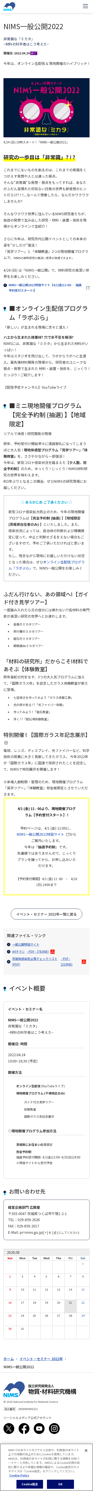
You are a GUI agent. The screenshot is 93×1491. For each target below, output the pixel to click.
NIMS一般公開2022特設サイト (40, 834)
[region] (46, 1467)
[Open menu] (85, 6)
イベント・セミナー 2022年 (41, 1358)
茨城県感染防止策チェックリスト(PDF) (42, 961)
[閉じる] (86, 1450)
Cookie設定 (30, 1484)
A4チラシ (30, 951)
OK (60, 1484)
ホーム (8, 1358)
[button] (46, 914)
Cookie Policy (19, 1475)
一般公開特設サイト (25, 944)
